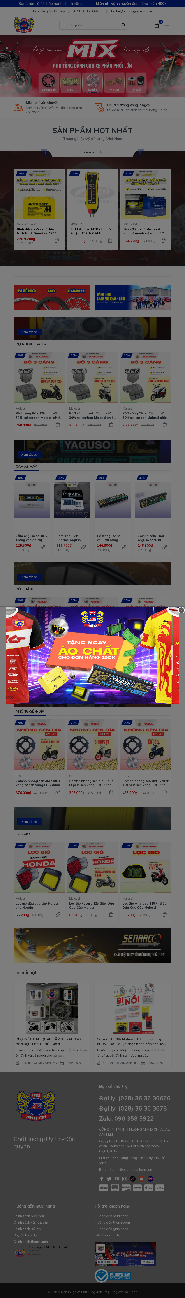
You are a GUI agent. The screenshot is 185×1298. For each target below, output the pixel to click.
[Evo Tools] (92, 655)
